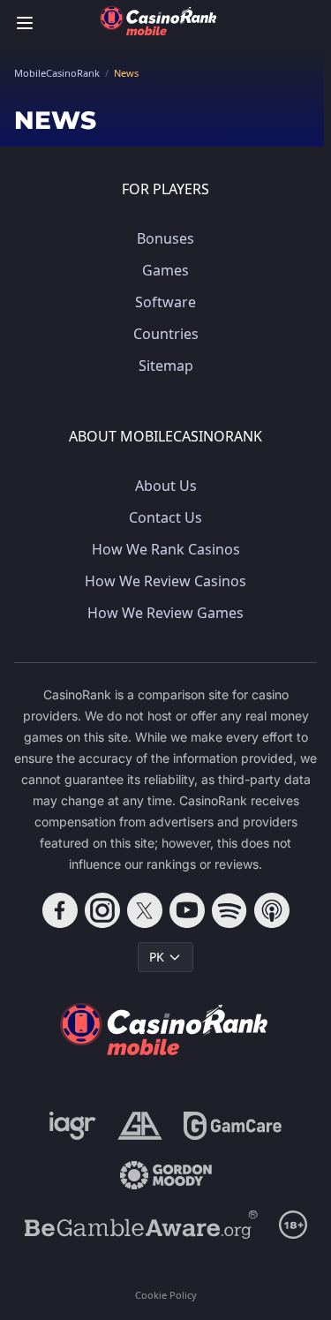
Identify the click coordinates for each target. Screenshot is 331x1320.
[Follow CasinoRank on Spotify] (229, 910)
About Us (166, 485)
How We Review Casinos (165, 581)
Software (165, 302)
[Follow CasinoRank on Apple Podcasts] (272, 910)
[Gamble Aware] (141, 1225)
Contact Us (165, 517)
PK (156, 956)
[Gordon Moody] (166, 1175)
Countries (166, 333)
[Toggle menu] (24, 23)
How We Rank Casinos (166, 549)
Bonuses (165, 238)
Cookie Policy (166, 1294)
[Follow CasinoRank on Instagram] (102, 910)
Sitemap (166, 365)
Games (165, 270)
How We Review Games (165, 612)
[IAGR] (72, 1126)
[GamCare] (233, 1126)
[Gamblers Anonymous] (139, 1126)
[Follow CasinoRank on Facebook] (60, 910)
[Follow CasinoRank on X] (144, 910)
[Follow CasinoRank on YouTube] (187, 910)
